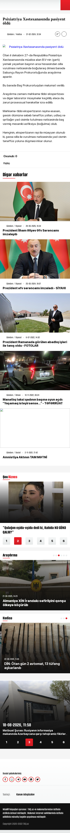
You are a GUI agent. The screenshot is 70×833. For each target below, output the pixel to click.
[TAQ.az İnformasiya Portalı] (16, 5)
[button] (54, 555)
